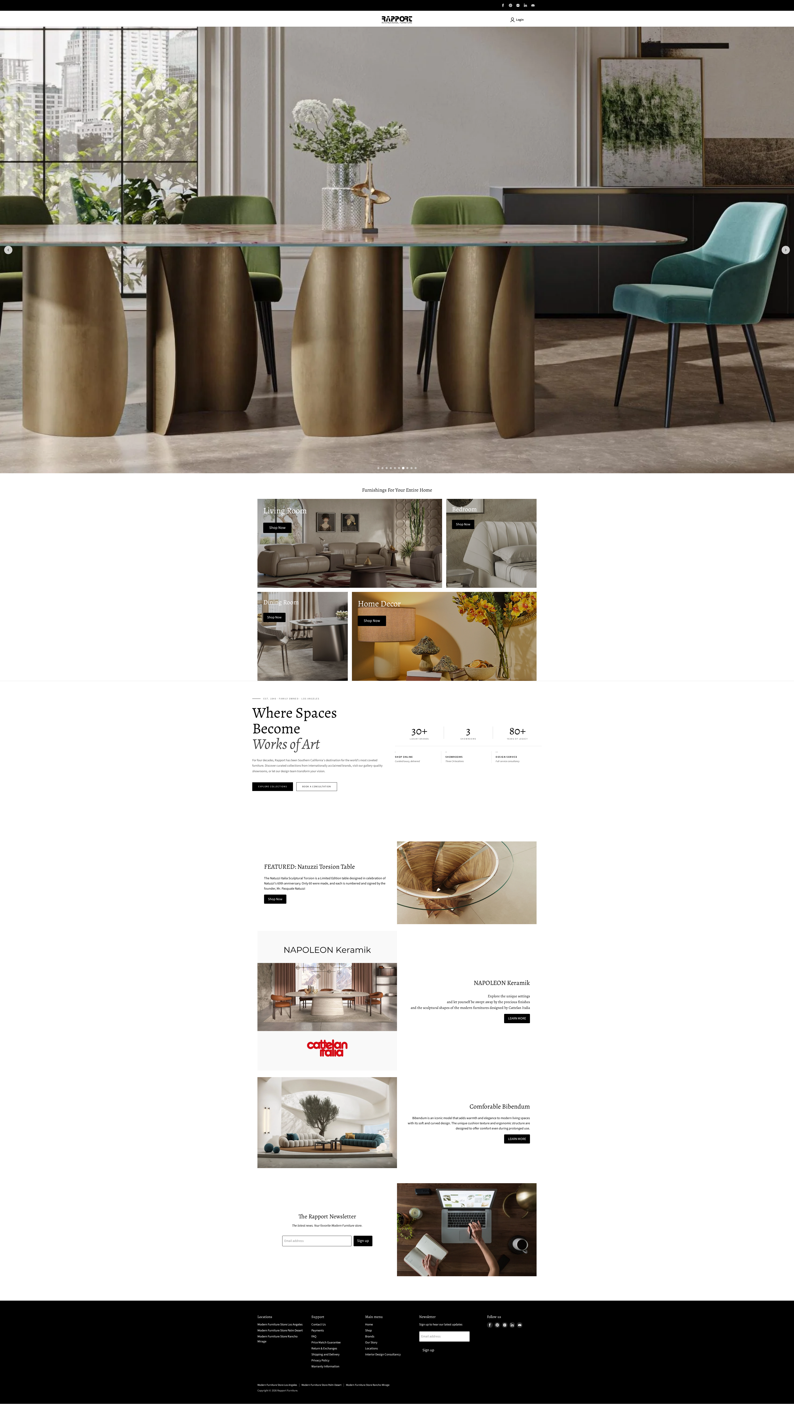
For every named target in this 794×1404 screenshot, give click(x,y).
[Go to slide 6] (399, 468)
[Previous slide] (8, 250)
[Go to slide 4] (391, 468)
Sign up (363, 1240)
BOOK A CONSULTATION (316, 786)
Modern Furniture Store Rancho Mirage (367, 1385)
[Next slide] (786, 250)
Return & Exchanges (324, 1348)
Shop (368, 1330)
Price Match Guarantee (326, 1342)
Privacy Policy (320, 1360)
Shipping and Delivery (325, 1354)
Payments (317, 1330)
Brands (369, 1336)
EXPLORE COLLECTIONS (272, 786)
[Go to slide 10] (416, 468)
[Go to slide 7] (403, 468)
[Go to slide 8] (407, 468)
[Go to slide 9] (411, 468)
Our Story (371, 1342)
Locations (371, 1348)
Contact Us (318, 1324)
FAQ (313, 1336)
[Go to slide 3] (386, 468)
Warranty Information (325, 1366)
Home (369, 1324)
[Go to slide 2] (382, 468)
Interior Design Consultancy (383, 1354)
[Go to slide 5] (395, 468)
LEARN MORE (517, 1018)
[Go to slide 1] (378, 468)
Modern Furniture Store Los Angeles (280, 1324)
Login (520, 20)
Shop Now (275, 899)
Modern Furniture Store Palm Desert (280, 1330)
